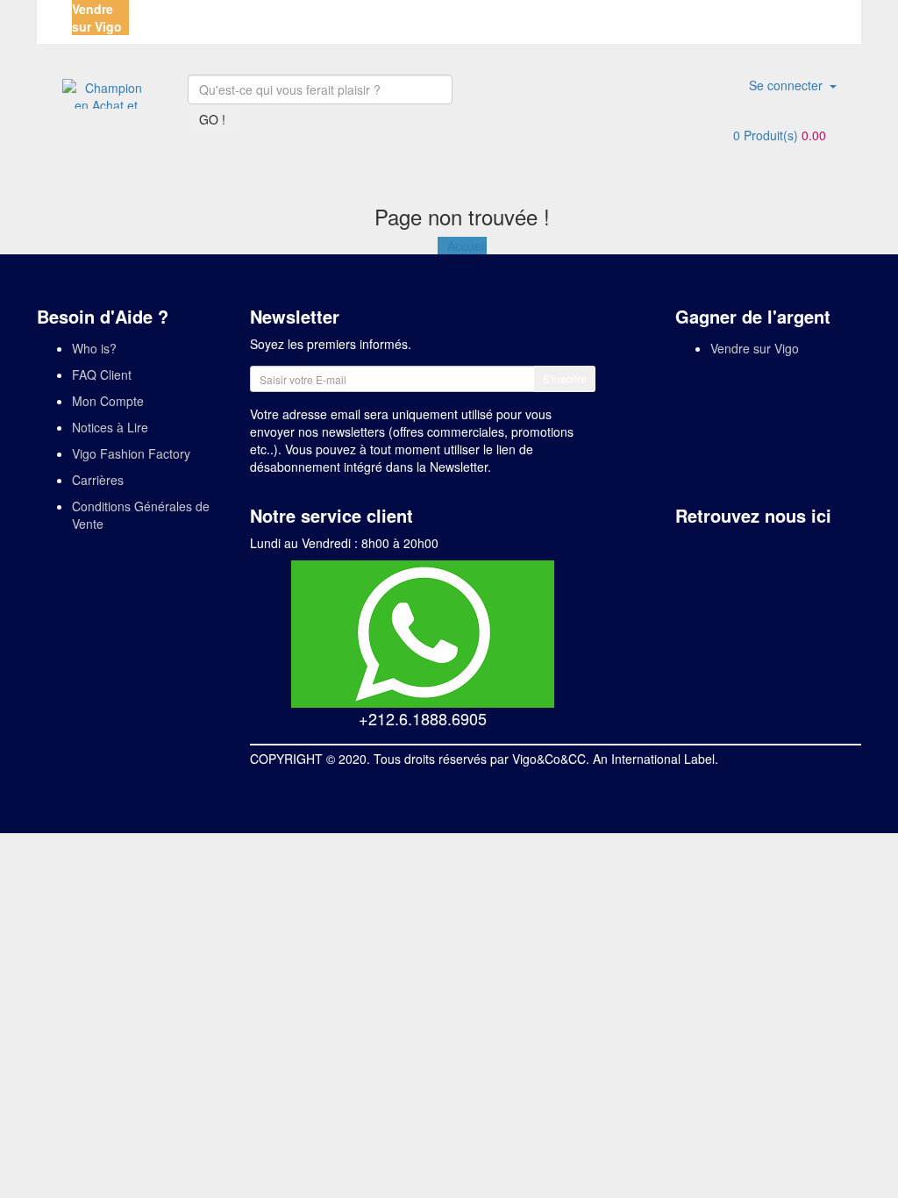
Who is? (94, 348)
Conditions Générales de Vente (141, 514)
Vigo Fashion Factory (131, 453)
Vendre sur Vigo (754, 348)
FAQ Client (102, 374)
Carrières (98, 479)
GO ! (212, 119)
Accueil (467, 245)
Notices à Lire (110, 427)
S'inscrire (565, 378)
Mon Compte (108, 401)
